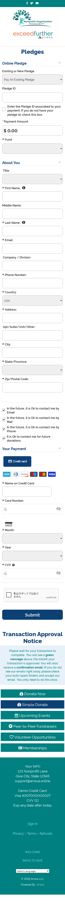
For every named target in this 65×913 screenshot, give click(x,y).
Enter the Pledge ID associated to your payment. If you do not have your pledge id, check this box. (34, 110)
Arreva (40, 884)
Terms (31, 833)
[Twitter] (31, 3)
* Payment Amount (15, 121)
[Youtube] (37, 3)
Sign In (33, 823)
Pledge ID (9, 88)
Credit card (20, 461)
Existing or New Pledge (18, 71)
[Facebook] (27, 3)
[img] (58, 508)
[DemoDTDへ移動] (32, 18)
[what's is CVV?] (13, 564)
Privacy (19, 833)
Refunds (46, 833)
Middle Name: (11, 205)
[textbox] (32, 509)
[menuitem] (33, 851)
